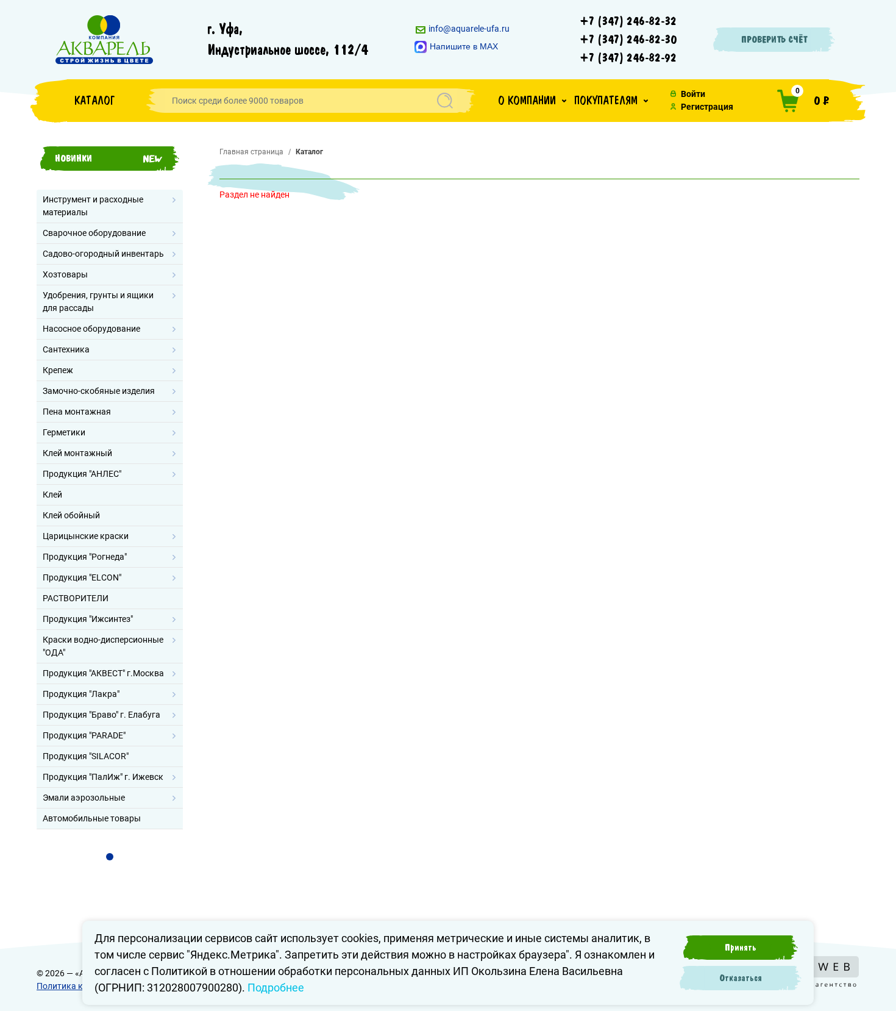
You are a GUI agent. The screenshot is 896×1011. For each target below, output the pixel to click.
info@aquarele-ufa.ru (468, 29)
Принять (740, 947)
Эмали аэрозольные (84, 797)
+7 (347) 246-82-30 (628, 40)
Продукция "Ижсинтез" (88, 619)
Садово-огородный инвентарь (103, 254)
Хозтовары (65, 274)
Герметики (64, 432)
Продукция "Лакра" (81, 694)
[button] (532, 100)
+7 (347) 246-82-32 (628, 21)
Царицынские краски (86, 536)
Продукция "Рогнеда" (85, 557)
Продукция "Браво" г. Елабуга (101, 715)
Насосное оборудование (91, 329)
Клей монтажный (77, 453)
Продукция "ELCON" (82, 577)
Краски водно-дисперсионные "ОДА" (103, 646)
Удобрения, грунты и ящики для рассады (98, 301)
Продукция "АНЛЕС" (82, 474)
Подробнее (275, 987)
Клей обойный (71, 515)
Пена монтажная (77, 411)
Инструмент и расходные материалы (93, 206)
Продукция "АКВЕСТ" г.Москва (103, 673)
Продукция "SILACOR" (86, 756)
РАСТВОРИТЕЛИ (75, 598)
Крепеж (58, 370)
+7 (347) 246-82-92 (628, 58)
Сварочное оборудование (94, 233)
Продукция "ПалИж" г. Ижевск (103, 777)
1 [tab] (109, 856)
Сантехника (66, 349)
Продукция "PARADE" (84, 735)
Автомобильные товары (92, 818)
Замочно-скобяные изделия (99, 391)
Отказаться (740, 978)
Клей (52, 494)
